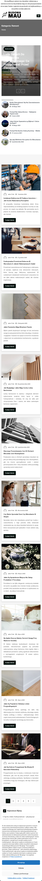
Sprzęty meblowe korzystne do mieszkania (25, 140)
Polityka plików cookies (15, 878)
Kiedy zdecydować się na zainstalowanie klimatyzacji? (25, 103)
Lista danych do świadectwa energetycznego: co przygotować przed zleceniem (16, 61)
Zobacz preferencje (21, 874)
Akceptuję (21, 862)
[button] (39, 822)
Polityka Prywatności (28, 878)
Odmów (21, 868)
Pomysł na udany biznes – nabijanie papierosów (23, 113)
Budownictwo (9, 49)
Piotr (12, 194)
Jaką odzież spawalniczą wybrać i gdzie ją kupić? (24, 122)
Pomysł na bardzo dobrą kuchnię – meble (25, 131)
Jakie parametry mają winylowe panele (18, 327)
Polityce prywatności (16, 856)
